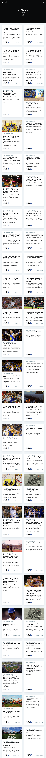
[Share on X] (6, 42)
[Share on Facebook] (8, 42)
